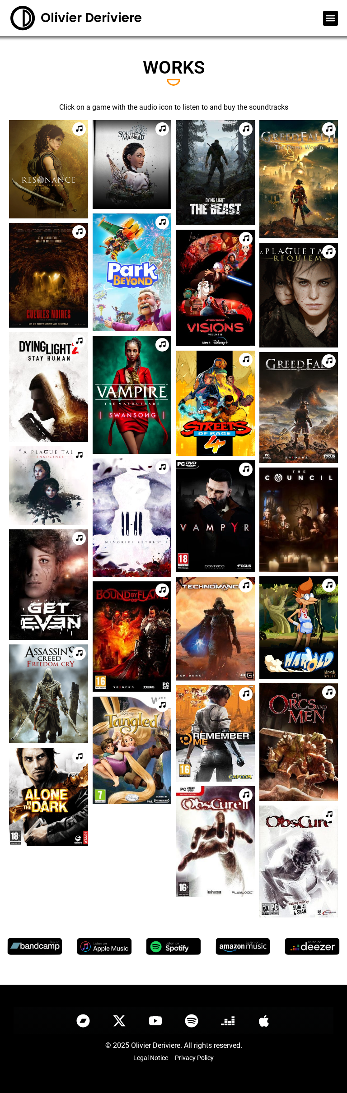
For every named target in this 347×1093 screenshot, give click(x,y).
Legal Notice (150, 1057)
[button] (330, 18)
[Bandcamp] (83, 1020)
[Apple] (263, 1020)
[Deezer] (227, 1020)
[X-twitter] (119, 1020)
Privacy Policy (194, 1057)
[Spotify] (191, 1020)
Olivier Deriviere (91, 18)
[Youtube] (155, 1020)
